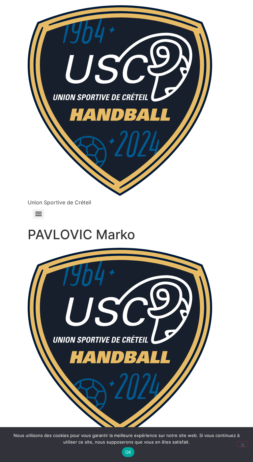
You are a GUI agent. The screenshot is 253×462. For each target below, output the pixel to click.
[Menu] (38, 214)
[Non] (242, 444)
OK (128, 452)
